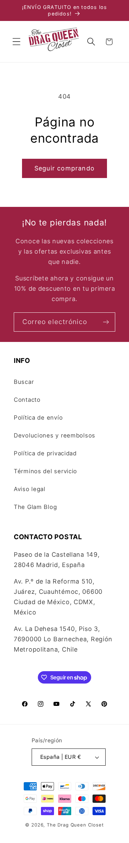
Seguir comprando (64, 168)
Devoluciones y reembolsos (54, 435)
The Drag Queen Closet (75, 825)
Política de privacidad (45, 453)
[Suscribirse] (106, 322)
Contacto (27, 399)
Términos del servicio (45, 471)
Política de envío (38, 417)
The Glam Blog (35, 506)
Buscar (24, 381)
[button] (17, 42)
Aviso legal (29, 489)
